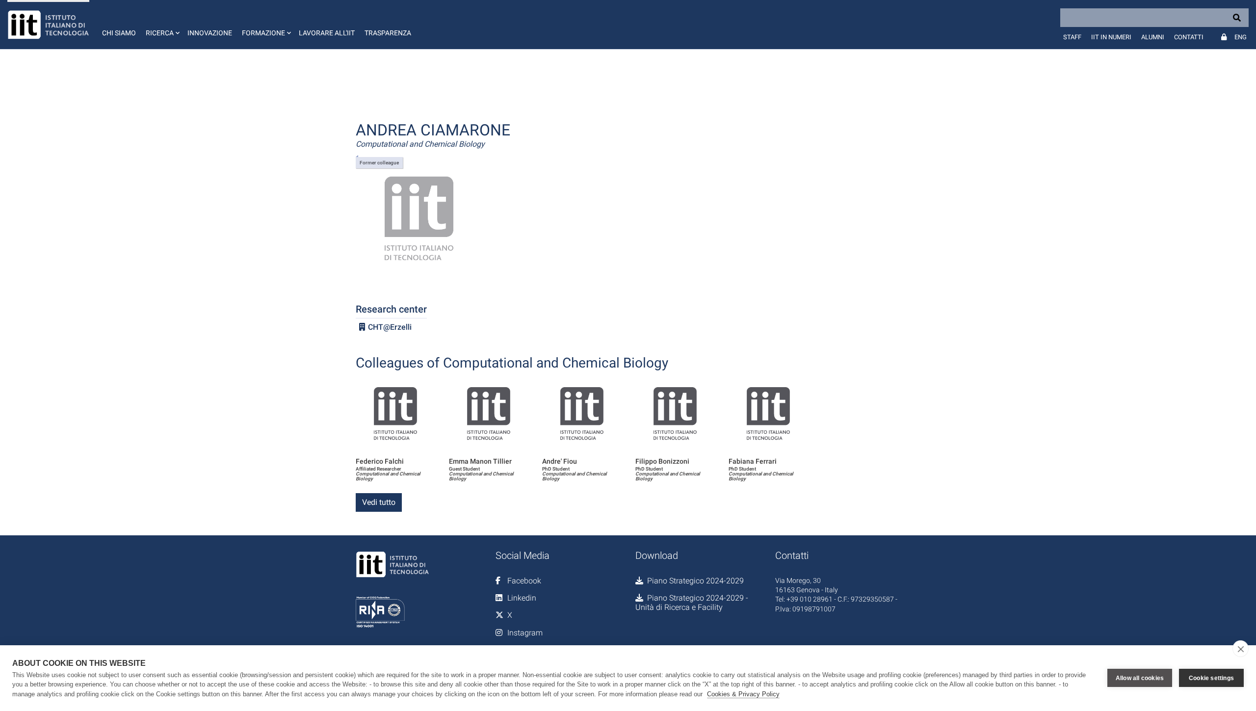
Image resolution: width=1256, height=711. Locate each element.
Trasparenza (388, 33)
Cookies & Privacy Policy (743, 694)
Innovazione (209, 33)
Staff (1072, 37)
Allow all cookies (1140, 678)
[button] (162, 24)
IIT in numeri (1111, 37)
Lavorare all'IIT (327, 33)
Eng (1240, 37)
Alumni (1152, 37)
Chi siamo (119, 33)
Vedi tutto (378, 502)
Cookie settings (1211, 678)
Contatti (1189, 37)
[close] (1240, 648)
